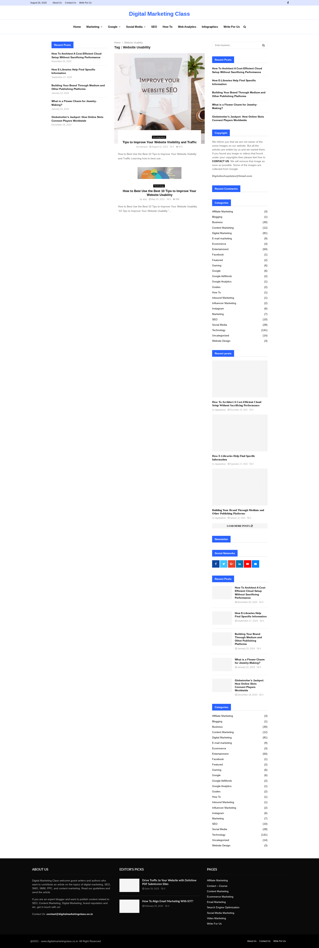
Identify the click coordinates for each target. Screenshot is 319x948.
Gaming (216, 265)
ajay (145, 199)
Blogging (217, 216)
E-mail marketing (222, 238)
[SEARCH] (263, 45)
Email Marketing (216, 901)
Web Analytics (187, 26)
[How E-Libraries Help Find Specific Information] (239, 432)
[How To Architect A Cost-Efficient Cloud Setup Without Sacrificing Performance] (239, 378)
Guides (216, 287)
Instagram (218, 308)
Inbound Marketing (223, 297)
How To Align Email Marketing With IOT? (167, 901)
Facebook (218, 254)
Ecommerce (219, 243)
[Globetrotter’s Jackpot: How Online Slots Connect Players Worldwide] (222, 685)
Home (77, 26)
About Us (57, 2)
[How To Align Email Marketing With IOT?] (129, 906)
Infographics (210, 26)
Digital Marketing (222, 233)
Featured (217, 260)
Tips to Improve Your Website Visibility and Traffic (160, 142)
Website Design (221, 340)
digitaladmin (220, 409)
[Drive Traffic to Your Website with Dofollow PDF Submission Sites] (129, 885)
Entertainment (220, 249)
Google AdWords (222, 276)
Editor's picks (131, 869)
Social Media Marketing (220, 912)
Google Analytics (221, 281)
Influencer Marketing (224, 303)
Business (217, 222)
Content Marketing (223, 227)
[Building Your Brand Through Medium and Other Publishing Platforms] (239, 487)
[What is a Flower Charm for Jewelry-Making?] (222, 664)
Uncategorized (159, 137)
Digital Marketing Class (159, 14)
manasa (143, 146)
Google (112, 26)
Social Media (134, 26)
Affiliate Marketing (222, 211)
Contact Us (70, 2)
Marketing (92, 26)
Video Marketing (216, 918)
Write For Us (85, 2)
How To (167, 26)
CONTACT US (220, 161)
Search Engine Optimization (223, 907)
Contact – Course (217, 885)
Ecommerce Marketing (220, 896)
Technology (159, 186)
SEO (154, 26)
